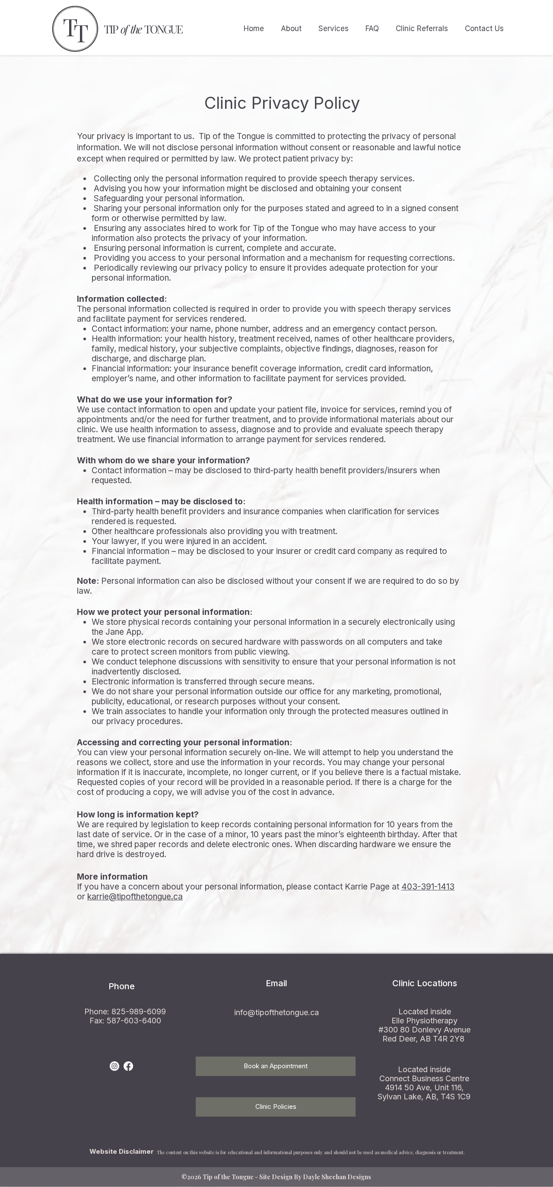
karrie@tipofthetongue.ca (135, 897)
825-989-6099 (138, 1011)
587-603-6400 (134, 1020)
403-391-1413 (427, 887)
